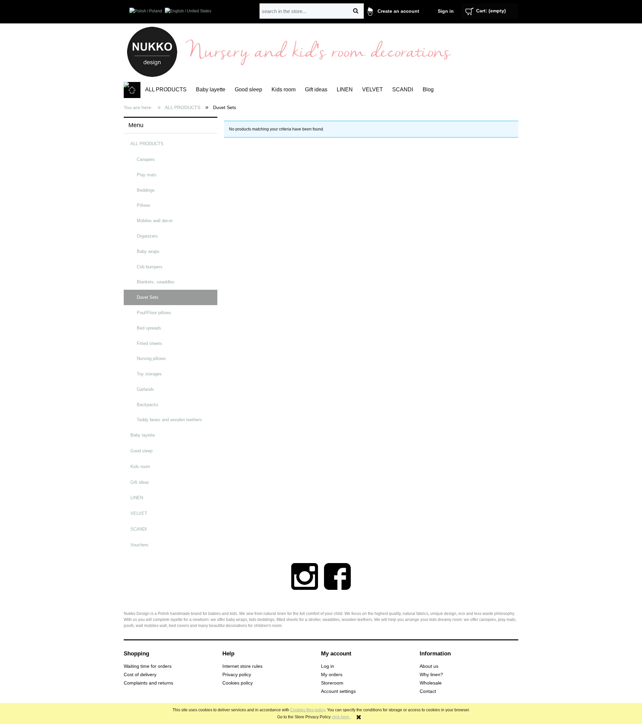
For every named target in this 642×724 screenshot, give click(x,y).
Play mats (146, 174)
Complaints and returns (148, 683)
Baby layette (142, 435)
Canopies (146, 159)
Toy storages (149, 373)
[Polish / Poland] (145, 10)
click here (341, 717)
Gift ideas (139, 482)
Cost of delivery (140, 674)
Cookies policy (237, 683)
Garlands (145, 389)
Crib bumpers (150, 266)
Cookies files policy (307, 710)
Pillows (143, 205)
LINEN (136, 497)
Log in (327, 666)
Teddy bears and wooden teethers (169, 419)
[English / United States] (188, 10)
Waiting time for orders (148, 666)
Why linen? (431, 674)
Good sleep (141, 450)
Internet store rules (242, 666)
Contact (428, 691)
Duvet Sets (147, 297)
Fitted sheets (149, 343)
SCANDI (138, 529)
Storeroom (332, 683)
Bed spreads (149, 328)
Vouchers (139, 544)
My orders (331, 674)
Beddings (146, 190)
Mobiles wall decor (155, 220)
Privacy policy (236, 674)
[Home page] (152, 51)
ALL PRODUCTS (147, 143)
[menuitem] (165, 89)
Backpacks (147, 404)
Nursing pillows (151, 358)
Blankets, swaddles (156, 281)
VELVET (138, 513)
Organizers (147, 236)
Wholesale (431, 683)
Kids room (140, 466)
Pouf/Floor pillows (154, 312)
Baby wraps (148, 251)
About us (429, 666)
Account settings (338, 691)
